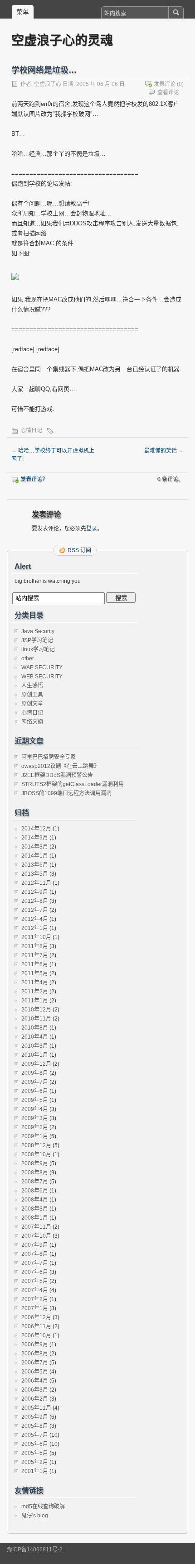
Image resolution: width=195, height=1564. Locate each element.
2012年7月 (34, 910)
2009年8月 (34, 1073)
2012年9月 (34, 892)
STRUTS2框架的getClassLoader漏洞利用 (72, 784)
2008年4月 (34, 1200)
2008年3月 (34, 1209)
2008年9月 (34, 1163)
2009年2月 (34, 1127)
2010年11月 (36, 1019)
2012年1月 (34, 928)
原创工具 (32, 694)
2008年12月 (36, 1145)
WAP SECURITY (42, 667)
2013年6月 (34, 865)
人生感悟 (32, 685)
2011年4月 (34, 982)
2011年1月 (34, 1000)
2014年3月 (34, 847)
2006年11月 (36, 1326)
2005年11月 (36, 1408)
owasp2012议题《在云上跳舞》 (60, 766)
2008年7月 (34, 1181)
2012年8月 (34, 901)
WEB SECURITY (42, 676)
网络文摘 (32, 722)
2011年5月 (34, 973)
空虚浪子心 (47, 84)
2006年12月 (36, 1317)
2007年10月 (36, 1236)
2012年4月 (34, 919)
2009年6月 (34, 1091)
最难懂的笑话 (164, 451)
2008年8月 (34, 1172)
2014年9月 (34, 837)
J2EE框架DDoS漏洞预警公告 (57, 775)
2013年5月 (34, 874)
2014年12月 (36, 828)
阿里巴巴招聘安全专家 (48, 757)
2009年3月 (34, 1118)
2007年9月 (34, 1245)
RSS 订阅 (79, 550)
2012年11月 (36, 883)
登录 (91, 528)
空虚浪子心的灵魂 (62, 40)
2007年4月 (34, 1290)
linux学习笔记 (38, 649)
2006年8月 (34, 1353)
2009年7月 (34, 1082)
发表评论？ (34, 479)
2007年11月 (36, 1227)
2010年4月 (34, 1037)
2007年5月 (34, 1281)
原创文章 (32, 704)
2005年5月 (34, 1453)
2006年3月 (34, 1390)
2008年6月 (34, 1190)
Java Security (37, 631)
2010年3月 (34, 1046)
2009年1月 (34, 1136)
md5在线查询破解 (43, 1506)
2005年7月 (34, 1435)
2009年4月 (34, 1109)
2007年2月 (34, 1299)
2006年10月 (36, 1335)
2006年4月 (34, 1381)
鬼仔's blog (34, 1515)
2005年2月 (34, 1462)
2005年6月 (34, 1444)
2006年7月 (34, 1362)
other (27, 658)
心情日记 (31, 430)
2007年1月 (34, 1308)
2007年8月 (34, 1254)
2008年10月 (36, 1154)
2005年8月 (34, 1426)
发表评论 (165, 84)
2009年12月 (36, 1064)
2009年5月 (34, 1100)
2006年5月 (34, 1371)
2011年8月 (34, 946)
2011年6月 (34, 964)
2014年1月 (34, 856)
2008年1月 (34, 1218)
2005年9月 (34, 1417)
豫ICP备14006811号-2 (35, 1549)
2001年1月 (34, 1471)
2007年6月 (34, 1272)
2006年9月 (34, 1344)
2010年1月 (34, 1055)
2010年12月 (36, 1009)
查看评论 (168, 92)
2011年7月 (34, 955)
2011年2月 (34, 991)
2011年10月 (36, 937)
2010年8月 (34, 1028)
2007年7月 (34, 1263)
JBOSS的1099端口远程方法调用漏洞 (66, 793)
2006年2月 (34, 1399)
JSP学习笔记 (37, 640)
